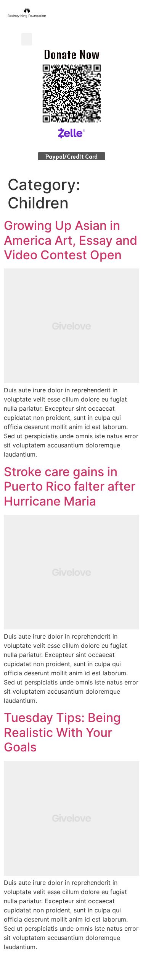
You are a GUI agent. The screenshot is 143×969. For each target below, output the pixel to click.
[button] (26, 39)
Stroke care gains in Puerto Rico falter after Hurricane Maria (69, 486)
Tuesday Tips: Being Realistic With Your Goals (62, 732)
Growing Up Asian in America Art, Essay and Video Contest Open (70, 240)
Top (134, 958)
